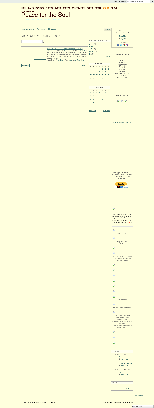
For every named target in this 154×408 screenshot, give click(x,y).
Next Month (106, 111)
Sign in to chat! (137, 406)
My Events (52, 29)
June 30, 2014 (68, 51)
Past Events (41, 29)
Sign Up (117, 2)
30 (105, 78)
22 (102, 76)
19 (94, 76)
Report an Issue (115, 402)
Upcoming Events (27, 29)
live (90, 54)
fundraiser (80, 60)
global (91, 49)
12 (94, 74)
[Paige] (115, 374)
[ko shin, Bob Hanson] (115, 365)
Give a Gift (124, 359)
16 (105, 74)
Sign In (123, 2)
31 (108, 78)
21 (99, 76)
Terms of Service (127, 402)
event (91, 46)
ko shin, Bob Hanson (125, 363)
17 (108, 74)
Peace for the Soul (45, 14)
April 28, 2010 (51, 51)
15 (102, 74)
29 (102, 78)
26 (94, 78)
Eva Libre (37, 402)
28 (99, 78)
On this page (83, 51)
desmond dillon (124, 357)
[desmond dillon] (115, 359)
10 (108, 71)
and (75, 60)
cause (71, 60)
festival (91, 51)
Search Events (44, 42)
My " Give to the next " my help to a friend (65, 49)
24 (108, 76)
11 (90, 74)
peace (91, 44)
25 (91, 78)
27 (96, 78)
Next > (84, 65)
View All (107, 57)
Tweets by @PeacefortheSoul (121, 122)
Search (152, 1)
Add (108, 29)
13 (96, 74)
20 (96, 76)
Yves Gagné (60, 60)
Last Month (92, 111)
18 (91, 76)
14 (99, 74)
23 (105, 76)
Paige (121, 372)
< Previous (25, 65)
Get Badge (129, 389)
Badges (106, 402)
